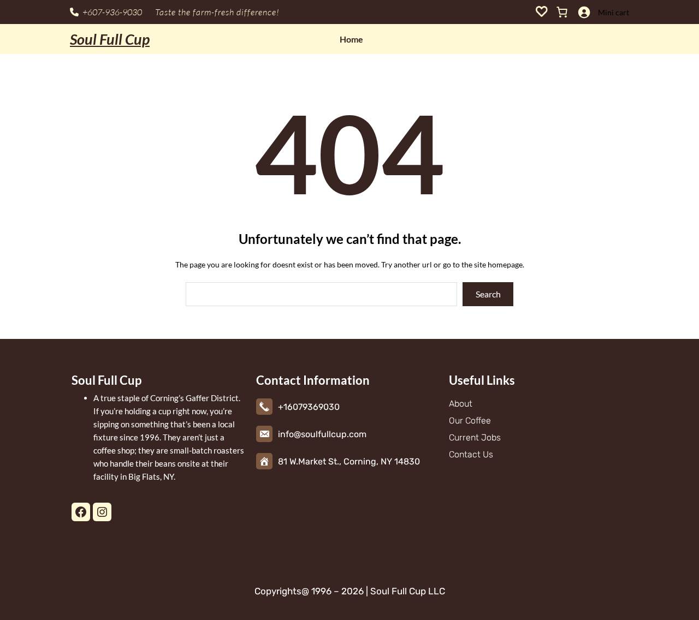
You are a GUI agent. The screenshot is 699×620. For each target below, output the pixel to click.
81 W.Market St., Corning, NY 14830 (349, 461)
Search (488, 294)
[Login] (584, 12)
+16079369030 (309, 407)
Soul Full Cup (110, 39)
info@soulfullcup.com (322, 434)
